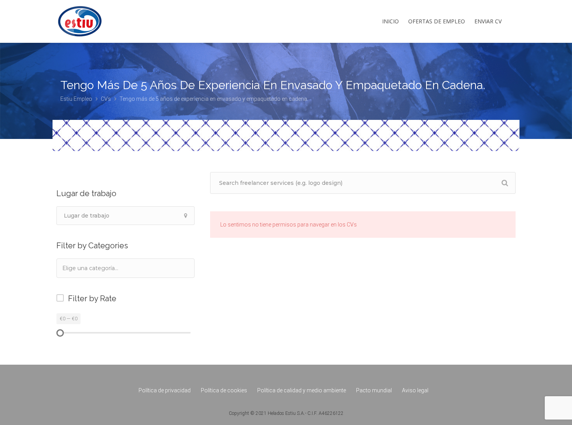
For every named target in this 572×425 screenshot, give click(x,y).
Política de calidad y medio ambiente (301, 390)
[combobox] (125, 268)
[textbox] (101, 268)
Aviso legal (415, 390)
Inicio (390, 21)
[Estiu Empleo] (79, 29)
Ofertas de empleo (436, 21)
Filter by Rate (92, 298)
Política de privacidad (165, 390)
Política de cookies (224, 390)
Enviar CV (488, 21)
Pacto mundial (374, 390)
